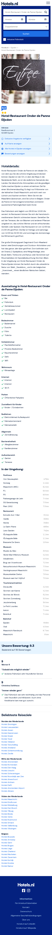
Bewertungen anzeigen (15, 153)
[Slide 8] (34, 100)
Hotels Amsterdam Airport (13, 788)
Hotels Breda (7, 814)
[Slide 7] (31, 100)
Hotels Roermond (9, 819)
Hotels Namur (7, 866)
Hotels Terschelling (9, 744)
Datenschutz (26, 911)
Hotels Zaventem (8, 857)
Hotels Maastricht (9, 799)
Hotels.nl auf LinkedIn (26, 924)
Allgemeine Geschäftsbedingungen (26, 915)
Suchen (26, 34)
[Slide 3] (17, 100)
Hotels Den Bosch (9, 808)
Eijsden (13, 48)
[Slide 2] (14, 100)
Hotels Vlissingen (8, 828)
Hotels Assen (7, 730)
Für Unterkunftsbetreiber (26, 903)
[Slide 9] (38, 100)
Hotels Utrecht (7, 770)
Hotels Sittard (7, 822)
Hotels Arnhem (7, 782)
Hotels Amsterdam (9, 762)
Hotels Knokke (7, 863)
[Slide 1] (10, 100)
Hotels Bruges (7, 845)
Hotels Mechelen (8, 854)
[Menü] (48, 2)
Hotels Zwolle (7, 753)
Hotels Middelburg (9, 805)
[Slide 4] (20, 100)
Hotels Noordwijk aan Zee (12, 776)
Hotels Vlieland (8, 742)
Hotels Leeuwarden (9, 727)
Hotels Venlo (7, 817)
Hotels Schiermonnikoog (12, 750)
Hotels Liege (6, 848)
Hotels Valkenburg (9, 825)
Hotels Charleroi (8, 851)
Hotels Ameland (8, 747)
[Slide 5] (24, 100)
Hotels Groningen (9, 724)
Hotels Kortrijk (7, 860)
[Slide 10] (41, 100)
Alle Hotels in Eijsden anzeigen (18, 148)
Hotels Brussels (8, 837)
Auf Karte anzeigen (13, 143)
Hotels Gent (6, 842)
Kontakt (26, 907)
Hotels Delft (6, 785)
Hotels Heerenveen (9, 733)
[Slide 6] (27, 100)
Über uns (26, 919)
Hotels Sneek (7, 736)
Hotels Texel (6, 739)
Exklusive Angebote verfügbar (18, 138)
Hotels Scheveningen (10, 773)
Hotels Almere (7, 791)
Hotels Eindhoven (9, 802)
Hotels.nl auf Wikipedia (26, 928)
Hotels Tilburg (7, 811)
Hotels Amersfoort (9, 779)
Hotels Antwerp (8, 839)
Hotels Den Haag (8, 767)
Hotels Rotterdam (9, 764)
